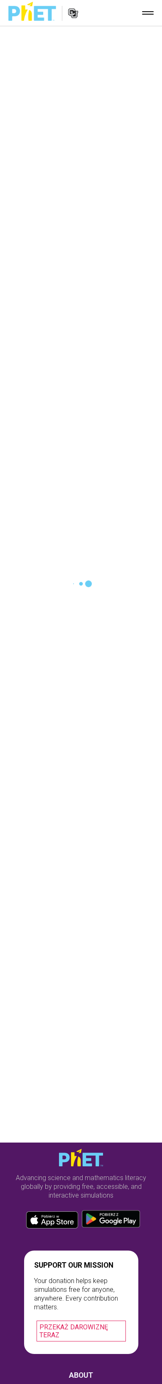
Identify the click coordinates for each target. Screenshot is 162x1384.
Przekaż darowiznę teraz (73, 1331)
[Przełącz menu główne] (147, 12)
